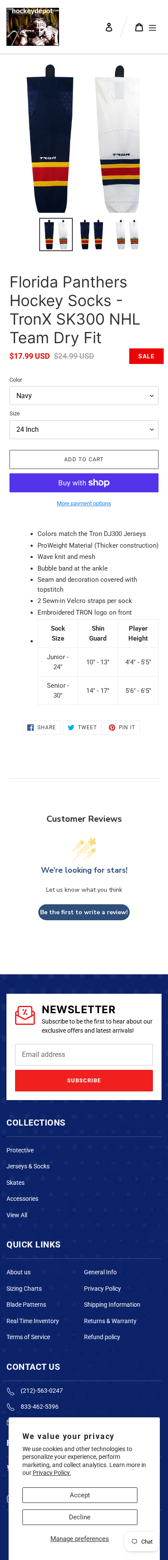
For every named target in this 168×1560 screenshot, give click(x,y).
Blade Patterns (26, 1304)
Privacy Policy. (52, 1472)
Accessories (22, 1198)
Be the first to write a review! (84, 912)
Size (14, 413)
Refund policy (102, 1336)
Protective (20, 1150)
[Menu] (152, 26)
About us (18, 1272)
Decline (79, 1517)
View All (16, 1215)
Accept (80, 1495)
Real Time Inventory (32, 1321)
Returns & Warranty (110, 1321)
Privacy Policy (102, 1288)
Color (15, 379)
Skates (15, 1182)
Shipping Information (112, 1304)
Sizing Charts (24, 1288)
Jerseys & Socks (28, 1166)
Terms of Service (28, 1336)
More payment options (84, 503)
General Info (100, 1272)
